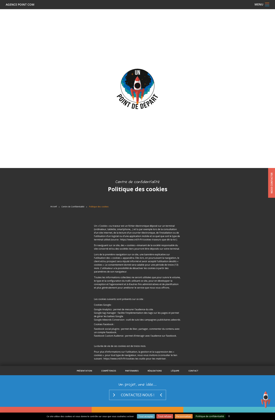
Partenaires (132, 370)
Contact (193, 370)
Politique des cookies (99, 206)
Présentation (84, 370)
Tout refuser (165, 416)
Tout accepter (145, 416)
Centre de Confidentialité (72, 206)
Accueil (53, 206)
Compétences (108, 370)
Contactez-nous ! (137, 394)
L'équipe (175, 370)
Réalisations (155, 370)
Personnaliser (183, 416)
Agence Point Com (20, 4)
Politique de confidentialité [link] (210, 416)
